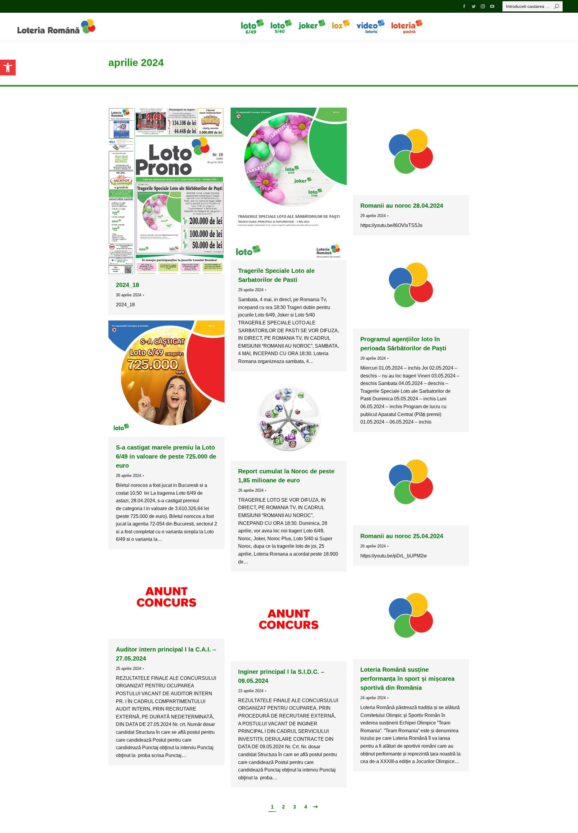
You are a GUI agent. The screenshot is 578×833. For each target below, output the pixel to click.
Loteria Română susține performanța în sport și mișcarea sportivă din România (407, 678)
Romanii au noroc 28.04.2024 (401, 205)
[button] (8, 67)
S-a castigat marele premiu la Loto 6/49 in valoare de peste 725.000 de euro (166, 456)
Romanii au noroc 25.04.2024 (401, 536)
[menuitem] (252, 26)
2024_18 (127, 285)
